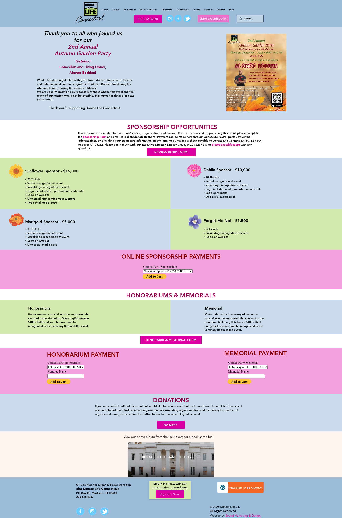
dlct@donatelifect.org (141, 137)
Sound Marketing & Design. (243, 515)
